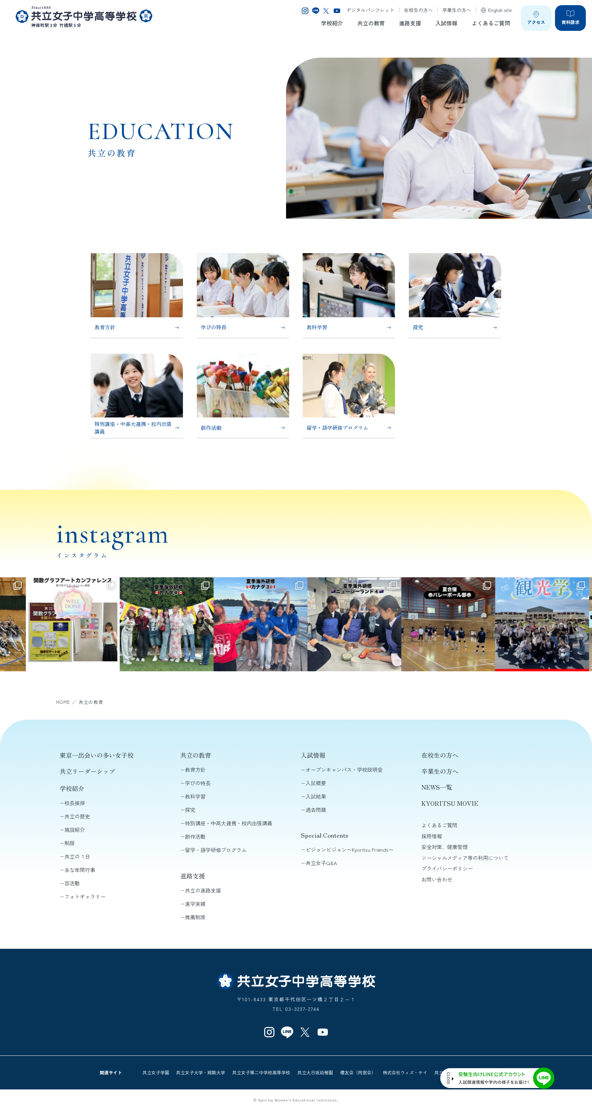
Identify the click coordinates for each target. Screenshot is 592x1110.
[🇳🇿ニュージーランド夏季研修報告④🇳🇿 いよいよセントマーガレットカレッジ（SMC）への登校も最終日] (316, 624)
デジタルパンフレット (370, 10)
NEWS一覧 (436, 786)
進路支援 (410, 23)
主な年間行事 (79, 869)
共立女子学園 (156, 1072)
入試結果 (316, 796)
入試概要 (316, 783)
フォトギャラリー (85, 896)
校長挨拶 (74, 802)
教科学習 (195, 796)
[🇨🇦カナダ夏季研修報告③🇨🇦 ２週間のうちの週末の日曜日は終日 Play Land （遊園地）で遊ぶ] (222, 624)
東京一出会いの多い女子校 (97, 755)
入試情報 (446, 23)
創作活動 (195, 836)
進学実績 (195, 903)
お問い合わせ (436, 879)
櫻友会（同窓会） (358, 1072)
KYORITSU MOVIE (449, 803)
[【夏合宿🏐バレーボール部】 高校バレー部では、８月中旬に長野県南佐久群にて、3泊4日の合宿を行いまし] (410, 624)
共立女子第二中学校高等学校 (261, 1072)
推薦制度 (195, 917)
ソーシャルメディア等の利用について (465, 857)
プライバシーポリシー (447, 868)
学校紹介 (332, 23)
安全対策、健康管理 (444, 846)
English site (500, 10)
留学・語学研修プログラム (216, 849)
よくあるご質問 (491, 23)
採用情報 (431, 836)
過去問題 (316, 809)
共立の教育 (371, 23)
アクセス (536, 22)
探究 (190, 809)
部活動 (72, 883)
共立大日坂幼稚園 (315, 1072)
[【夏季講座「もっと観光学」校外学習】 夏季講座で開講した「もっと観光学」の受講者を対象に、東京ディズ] (504, 624)
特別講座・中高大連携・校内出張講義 (228, 823)
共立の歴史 (77, 816)
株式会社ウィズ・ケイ (405, 1072)
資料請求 (570, 22)
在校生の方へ (418, 10)
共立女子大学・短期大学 (200, 1072)
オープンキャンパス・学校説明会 (344, 769)
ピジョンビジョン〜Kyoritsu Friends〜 (350, 849)
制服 (69, 843)
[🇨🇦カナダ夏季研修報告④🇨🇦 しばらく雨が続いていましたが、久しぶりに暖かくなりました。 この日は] (128, 624)
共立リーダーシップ (87, 771)
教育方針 (195, 769)
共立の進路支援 (203, 890)
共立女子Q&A (321, 862)
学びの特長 (198, 783)
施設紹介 (74, 829)
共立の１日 (77, 856)
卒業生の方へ (456, 10)
